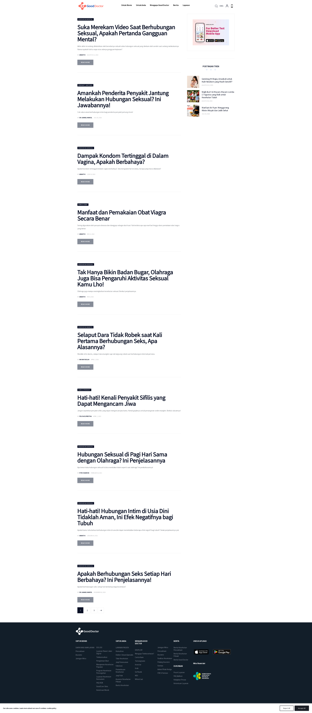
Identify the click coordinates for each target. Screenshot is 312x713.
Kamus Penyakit (84, 390)
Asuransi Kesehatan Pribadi (123, 680)
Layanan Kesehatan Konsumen (103, 677)
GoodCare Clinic (102, 686)
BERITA (176, 641)
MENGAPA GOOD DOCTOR (141, 642)
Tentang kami (140, 661)
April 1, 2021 (97, 416)
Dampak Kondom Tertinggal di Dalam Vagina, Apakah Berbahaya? (123, 159)
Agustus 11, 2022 (92, 55)
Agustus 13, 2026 (207, 85)
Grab (136, 668)
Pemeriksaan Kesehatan (120, 670)
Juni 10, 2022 (91, 174)
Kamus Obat (83, 204)
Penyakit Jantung (85, 85)
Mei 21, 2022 (90, 234)
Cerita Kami (139, 657)
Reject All (286, 708)
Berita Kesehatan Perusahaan (180, 648)
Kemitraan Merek (102, 690)
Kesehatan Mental (85, 19)
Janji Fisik (119, 675)
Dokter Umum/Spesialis (124, 655)
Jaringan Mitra (81, 658)
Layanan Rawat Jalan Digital (104, 652)
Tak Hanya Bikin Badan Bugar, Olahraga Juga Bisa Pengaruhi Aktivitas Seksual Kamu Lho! (125, 278)
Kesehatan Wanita (85, 327)
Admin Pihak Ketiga (164, 669)
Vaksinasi (119, 666)
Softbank (138, 672)
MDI (136, 675)
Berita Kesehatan (122, 685)
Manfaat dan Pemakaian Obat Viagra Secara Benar (121, 215)
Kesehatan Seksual (85, 148)
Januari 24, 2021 (92, 536)
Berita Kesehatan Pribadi (180, 654)
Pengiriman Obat (102, 661)
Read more (85, 62)
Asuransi (79, 655)
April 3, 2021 (95, 359)
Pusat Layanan (179, 672)
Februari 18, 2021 (96, 473)
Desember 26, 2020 (100, 592)
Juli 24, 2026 (206, 114)
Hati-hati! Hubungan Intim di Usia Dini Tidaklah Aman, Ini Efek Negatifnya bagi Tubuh (125, 517)
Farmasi (160, 666)
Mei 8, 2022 (90, 297)
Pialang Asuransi (163, 662)
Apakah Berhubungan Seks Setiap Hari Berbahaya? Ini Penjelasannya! (124, 577)
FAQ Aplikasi (178, 676)
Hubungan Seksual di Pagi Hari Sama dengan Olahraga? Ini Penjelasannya (122, 457)
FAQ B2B (99, 683)
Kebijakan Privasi (180, 680)
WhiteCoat (139, 679)
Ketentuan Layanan (181, 683)
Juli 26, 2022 (98, 118)
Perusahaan (80, 651)
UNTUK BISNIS (81, 641)
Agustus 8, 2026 (207, 101)
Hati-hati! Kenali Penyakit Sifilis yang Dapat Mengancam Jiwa (121, 400)
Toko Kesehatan (122, 658)
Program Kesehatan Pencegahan (103, 671)
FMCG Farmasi (162, 673)
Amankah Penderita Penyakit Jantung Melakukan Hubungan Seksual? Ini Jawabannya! (123, 99)
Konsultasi (120, 651)
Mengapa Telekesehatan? (144, 653)
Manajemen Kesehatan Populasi (104, 665)
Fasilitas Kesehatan (164, 658)
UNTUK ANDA (121, 641)
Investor (138, 664)
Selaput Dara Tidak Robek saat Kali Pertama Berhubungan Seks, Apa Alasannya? (119, 341)
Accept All (301, 708)
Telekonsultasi (101, 657)
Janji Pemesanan (122, 662)
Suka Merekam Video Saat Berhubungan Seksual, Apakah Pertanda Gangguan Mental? (126, 33)
